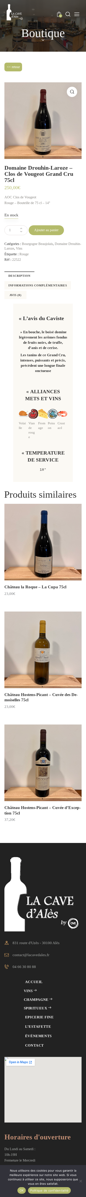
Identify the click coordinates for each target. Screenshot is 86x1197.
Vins (19, 248)
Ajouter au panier (46, 230)
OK (22, 1190)
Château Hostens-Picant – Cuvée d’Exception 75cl (42, 810)
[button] (72, 92)
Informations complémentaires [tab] (37, 285)
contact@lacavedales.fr (31, 955)
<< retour (13, 67)
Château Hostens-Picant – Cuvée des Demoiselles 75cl (41, 697)
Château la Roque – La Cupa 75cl (35, 587)
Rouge (24, 254)
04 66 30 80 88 (24, 967)
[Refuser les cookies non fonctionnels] (80, 1181)
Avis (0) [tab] (15, 295)
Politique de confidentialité (49, 1190)
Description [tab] (19, 275)
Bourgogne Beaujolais (37, 244)
